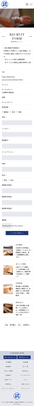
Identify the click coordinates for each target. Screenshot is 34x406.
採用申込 (26, 325)
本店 (13, 112)
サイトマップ (25, 388)
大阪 (6, 325)
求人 (19, 325)
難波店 (6, 112)
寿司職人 (13, 325)
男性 (5, 180)
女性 (12, 180)
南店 (20, 112)
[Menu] (31, 4)
